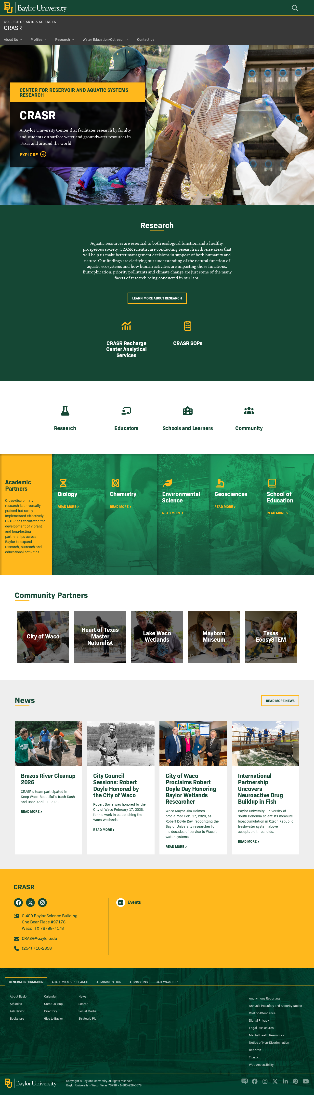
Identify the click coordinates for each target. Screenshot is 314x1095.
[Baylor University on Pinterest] (294, 1083)
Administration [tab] (108, 981)
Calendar (50, 996)
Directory (50, 1011)
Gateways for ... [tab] (168, 981)
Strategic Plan (88, 1018)
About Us (11, 39)
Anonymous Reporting (264, 998)
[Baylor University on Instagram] (264, 1083)
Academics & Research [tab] (70, 981)
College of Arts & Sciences (30, 21)
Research (62, 39)
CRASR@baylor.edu (39, 938)
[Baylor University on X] (274, 1083)
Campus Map (53, 1003)
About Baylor (19, 996)
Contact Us (145, 39)
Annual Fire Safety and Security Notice (275, 1005)
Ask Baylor (17, 1011)
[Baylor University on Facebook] (254, 1083)
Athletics (16, 1003)
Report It (255, 1049)
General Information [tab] (26, 981)
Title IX (253, 1057)
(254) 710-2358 (37, 948)
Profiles (36, 39)
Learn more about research (157, 298)
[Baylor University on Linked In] (284, 1083)
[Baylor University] (34, 7)
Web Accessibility (261, 1064)
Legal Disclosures (261, 1027)
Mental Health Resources (266, 1035)
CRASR (13, 27)
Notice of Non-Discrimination (269, 1042)
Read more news (280, 700)
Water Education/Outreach (103, 39)
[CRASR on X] (30, 902)
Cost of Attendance (262, 1013)
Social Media (87, 1011)
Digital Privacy (259, 1020)
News (82, 996)
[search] (295, 7)
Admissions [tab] (139, 981)
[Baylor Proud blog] (244, 1083)
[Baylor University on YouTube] (304, 1083)
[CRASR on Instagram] (42, 902)
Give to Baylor (53, 1018)
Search (83, 1003)
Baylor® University (95, 1081)
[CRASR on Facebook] (18, 902)
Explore (29, 155)
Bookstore (17, 1018)
